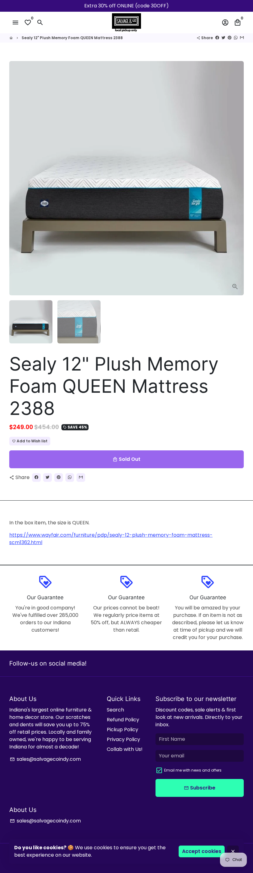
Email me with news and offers (193, 770)
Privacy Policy (123, 739)
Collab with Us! (125, 749)
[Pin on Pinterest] (229, 37)
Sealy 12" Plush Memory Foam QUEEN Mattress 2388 (72, 37)
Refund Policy (123, 719)
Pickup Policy (122, 729)
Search (115, 709)
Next (235, 178)
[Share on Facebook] (217, 37)
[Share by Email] (242, 37)
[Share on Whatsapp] (236, 37)
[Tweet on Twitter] (223, 37)
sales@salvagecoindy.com (45, 759)
